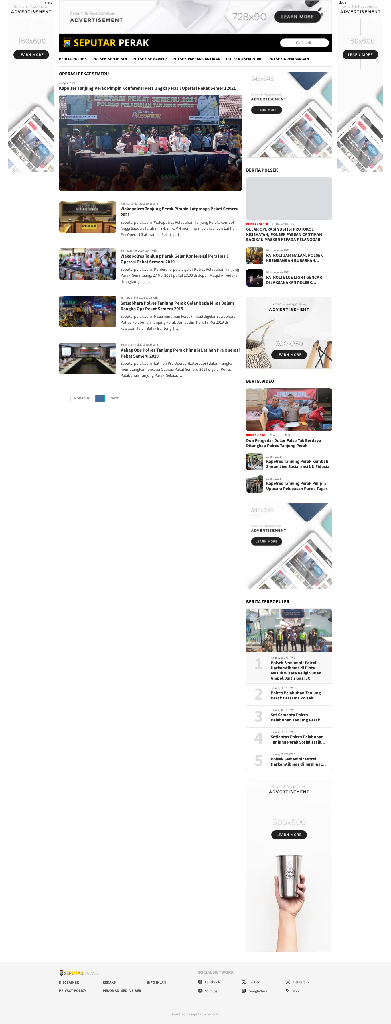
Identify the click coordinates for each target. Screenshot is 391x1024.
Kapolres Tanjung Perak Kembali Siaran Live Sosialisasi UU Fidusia (297, 464)
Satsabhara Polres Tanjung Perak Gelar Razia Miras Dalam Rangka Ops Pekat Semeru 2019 (177, 306)
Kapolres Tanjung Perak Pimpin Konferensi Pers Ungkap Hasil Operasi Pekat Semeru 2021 (147, 88)
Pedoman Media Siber (122, 990)
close (48, 2)
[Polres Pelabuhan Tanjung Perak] (104, 43)
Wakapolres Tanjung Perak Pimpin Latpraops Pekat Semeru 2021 (179, 212)
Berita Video (255, 435)
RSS (295, 991)
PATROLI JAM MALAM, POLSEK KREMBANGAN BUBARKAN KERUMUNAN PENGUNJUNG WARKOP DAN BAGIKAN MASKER (296, 258)
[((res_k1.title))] (289, 198)
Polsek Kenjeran (109, 59)
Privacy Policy (72, 990)
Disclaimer (69, 982)
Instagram (300, 982)
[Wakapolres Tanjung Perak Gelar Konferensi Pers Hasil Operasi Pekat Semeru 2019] (87, 264)
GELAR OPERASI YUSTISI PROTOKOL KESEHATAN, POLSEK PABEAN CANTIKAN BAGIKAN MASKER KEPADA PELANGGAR (284, 234)
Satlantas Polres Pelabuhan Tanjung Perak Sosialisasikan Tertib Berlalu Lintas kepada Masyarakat (298, 740)
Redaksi (110, 982)
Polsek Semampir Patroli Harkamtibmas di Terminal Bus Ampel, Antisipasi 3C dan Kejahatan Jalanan (299, 762)
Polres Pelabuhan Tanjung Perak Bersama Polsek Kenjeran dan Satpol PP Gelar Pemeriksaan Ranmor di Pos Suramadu (299, 695)
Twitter (254, 982)
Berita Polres (73, 59)
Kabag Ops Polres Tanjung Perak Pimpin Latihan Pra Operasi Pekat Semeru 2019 (180, 353)
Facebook (212, 982)
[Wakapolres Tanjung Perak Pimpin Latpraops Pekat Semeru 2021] (87, 217)
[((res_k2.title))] (289, 409)
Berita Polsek (257, 224)
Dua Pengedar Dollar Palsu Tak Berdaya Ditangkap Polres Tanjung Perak (283, 443)
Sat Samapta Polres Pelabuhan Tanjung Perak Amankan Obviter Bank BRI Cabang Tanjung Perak (297, 718)
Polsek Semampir (150, 59)
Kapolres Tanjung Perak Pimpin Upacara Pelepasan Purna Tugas (297, 486)
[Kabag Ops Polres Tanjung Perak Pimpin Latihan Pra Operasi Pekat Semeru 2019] (87, 358)
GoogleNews (258, 991)
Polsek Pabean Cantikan (196, 59)
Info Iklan (156, 982)
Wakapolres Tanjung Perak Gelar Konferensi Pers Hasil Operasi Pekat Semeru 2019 (174, 259)
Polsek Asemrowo (244, 59)
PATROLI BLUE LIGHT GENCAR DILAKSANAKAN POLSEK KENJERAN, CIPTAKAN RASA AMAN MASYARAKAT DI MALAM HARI (298, 280)
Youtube (210, 991)
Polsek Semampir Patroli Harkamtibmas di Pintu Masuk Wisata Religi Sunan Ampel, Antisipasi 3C (296, 670)
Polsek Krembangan (288, 59)
